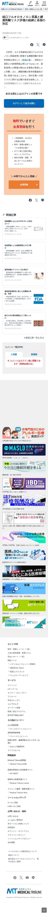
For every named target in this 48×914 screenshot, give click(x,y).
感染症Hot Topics (17, 668)
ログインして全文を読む (24, 103)
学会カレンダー (14, 700)
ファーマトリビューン (19, 736)
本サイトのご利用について (18, 824)
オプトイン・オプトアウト (18, 831)
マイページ (12, 685)
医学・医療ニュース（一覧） (19, 649)
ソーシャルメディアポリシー (19, 839)
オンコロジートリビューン (21, 729)
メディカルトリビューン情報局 (22, 664)
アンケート (12, 696)
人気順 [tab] (14, 354)
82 (7, 37)
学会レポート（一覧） (17, 657)
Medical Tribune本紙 (18, 764)
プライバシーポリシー (17, 835)
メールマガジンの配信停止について (22, 851)
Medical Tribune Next (18, 793)
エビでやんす (13, 704)
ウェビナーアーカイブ (19, 675)
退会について (13, 855)
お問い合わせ (13, 816)
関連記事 (26, 60)
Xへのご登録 (13, 802)
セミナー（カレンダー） (17, 693)
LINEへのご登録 (14, 806)
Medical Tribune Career (19, 783)
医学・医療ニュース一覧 (33, 9)
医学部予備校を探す (16, 715)
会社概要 (11, 842)
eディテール (13, 689)
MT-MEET (14, 773)
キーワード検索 (14, 708)
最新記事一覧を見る (35, 338)
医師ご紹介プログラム (17, 711)
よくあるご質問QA (15, 820)
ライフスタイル (14, 750)
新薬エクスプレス (17, 672)
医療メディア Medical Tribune (11, 9)
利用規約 (11, 827)
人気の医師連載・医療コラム (19, 653)
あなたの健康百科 (17, 746)
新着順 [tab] (34, 354)
